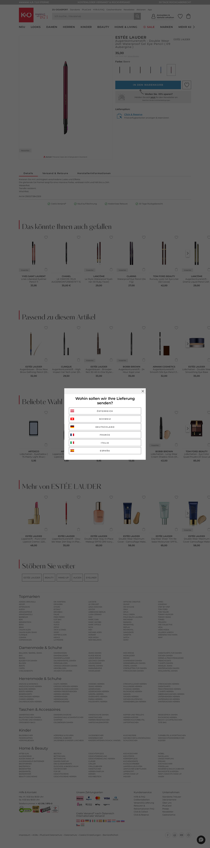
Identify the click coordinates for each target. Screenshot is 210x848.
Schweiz (105, 419)
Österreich (105, 411)
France (105, 435)
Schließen (143, 391)
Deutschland (105, 427)
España (105, 450)
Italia (105, 443)
